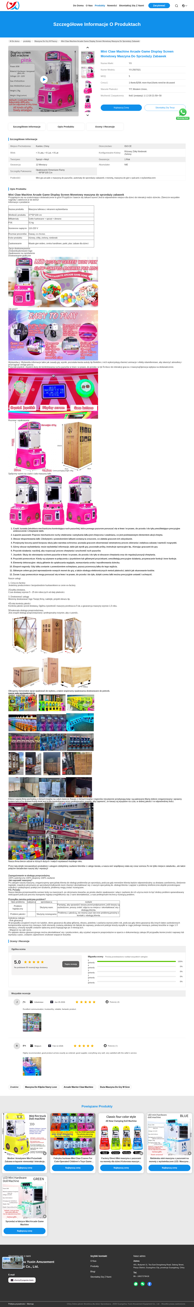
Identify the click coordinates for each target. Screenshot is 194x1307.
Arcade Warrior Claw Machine (78, 1087)
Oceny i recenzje (105, 126)
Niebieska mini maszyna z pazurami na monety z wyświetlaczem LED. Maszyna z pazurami (169, 1160)
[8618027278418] (135, 1284)
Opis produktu (66, 126)
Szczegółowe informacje (27, 126)
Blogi (92, 1271)
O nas (89, 5)
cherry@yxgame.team (24, 1280)
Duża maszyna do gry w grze (115, 1087)
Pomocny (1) (113, 1046)
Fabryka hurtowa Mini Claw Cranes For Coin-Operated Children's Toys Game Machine (73, 1160)
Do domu (78, 5)
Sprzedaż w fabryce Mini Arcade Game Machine (25, 1223)
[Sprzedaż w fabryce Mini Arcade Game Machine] (24, 1197)
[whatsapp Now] (183, 120)
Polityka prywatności (16, 1304)
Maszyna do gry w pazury (46, 41)
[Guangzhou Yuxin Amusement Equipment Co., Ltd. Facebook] (149, 1284)
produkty (100, 5)
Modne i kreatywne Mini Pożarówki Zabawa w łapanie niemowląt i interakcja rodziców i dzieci (24, 1160)
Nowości (112, 5)
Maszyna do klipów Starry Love (41, 1087)
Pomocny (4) (114, 1002)
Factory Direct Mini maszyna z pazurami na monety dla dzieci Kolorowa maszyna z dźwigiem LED (121, 1160)
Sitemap (30, 1304)
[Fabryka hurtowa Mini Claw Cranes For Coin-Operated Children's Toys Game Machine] (72, 1134)
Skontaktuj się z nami (131, 5)
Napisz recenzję (71, 964)
